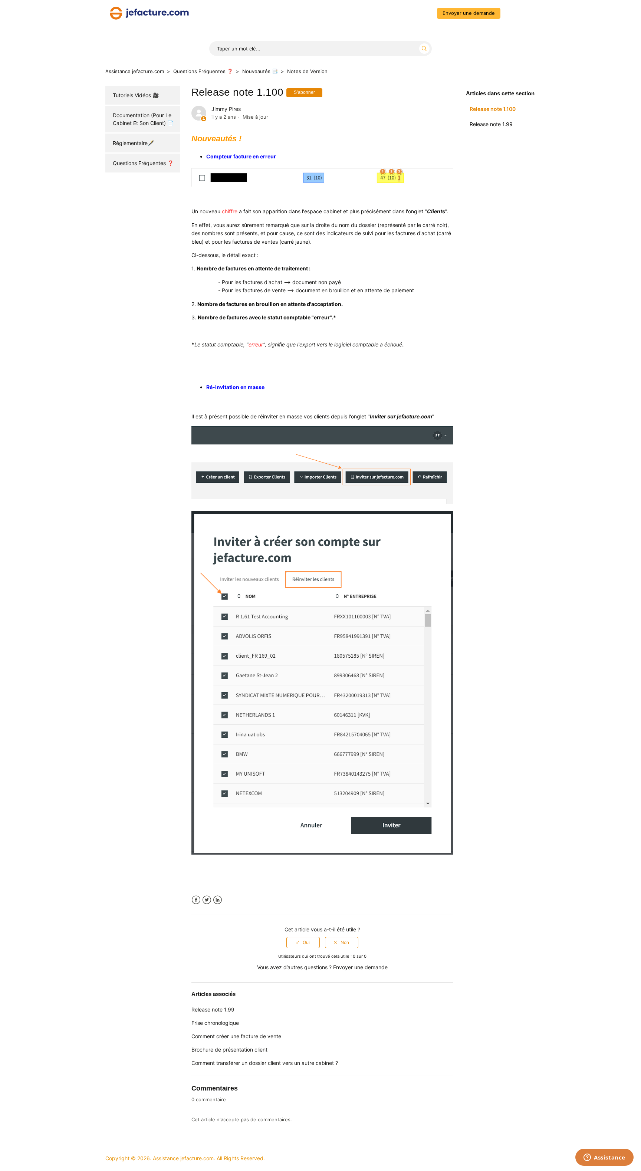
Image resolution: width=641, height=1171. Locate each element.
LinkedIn (217, 900)
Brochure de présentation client (229, 1049)
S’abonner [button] (304, 92)
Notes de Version (307, 71)
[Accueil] (149, 12)
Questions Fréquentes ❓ (203, 71)
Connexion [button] (519, 13)
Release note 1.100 (493, 109)
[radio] (303, 942)
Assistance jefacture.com (134, 71)
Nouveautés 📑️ (260, 71)
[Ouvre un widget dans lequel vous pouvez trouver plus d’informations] (604, 1158)
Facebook (196, 900)
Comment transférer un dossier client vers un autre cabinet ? (264, 1063)
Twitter (206, 900)
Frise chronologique (215, 1023)
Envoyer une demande (469, 13)
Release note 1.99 (491, 124)
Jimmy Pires (226, 109)
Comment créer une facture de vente (236, 1036)
